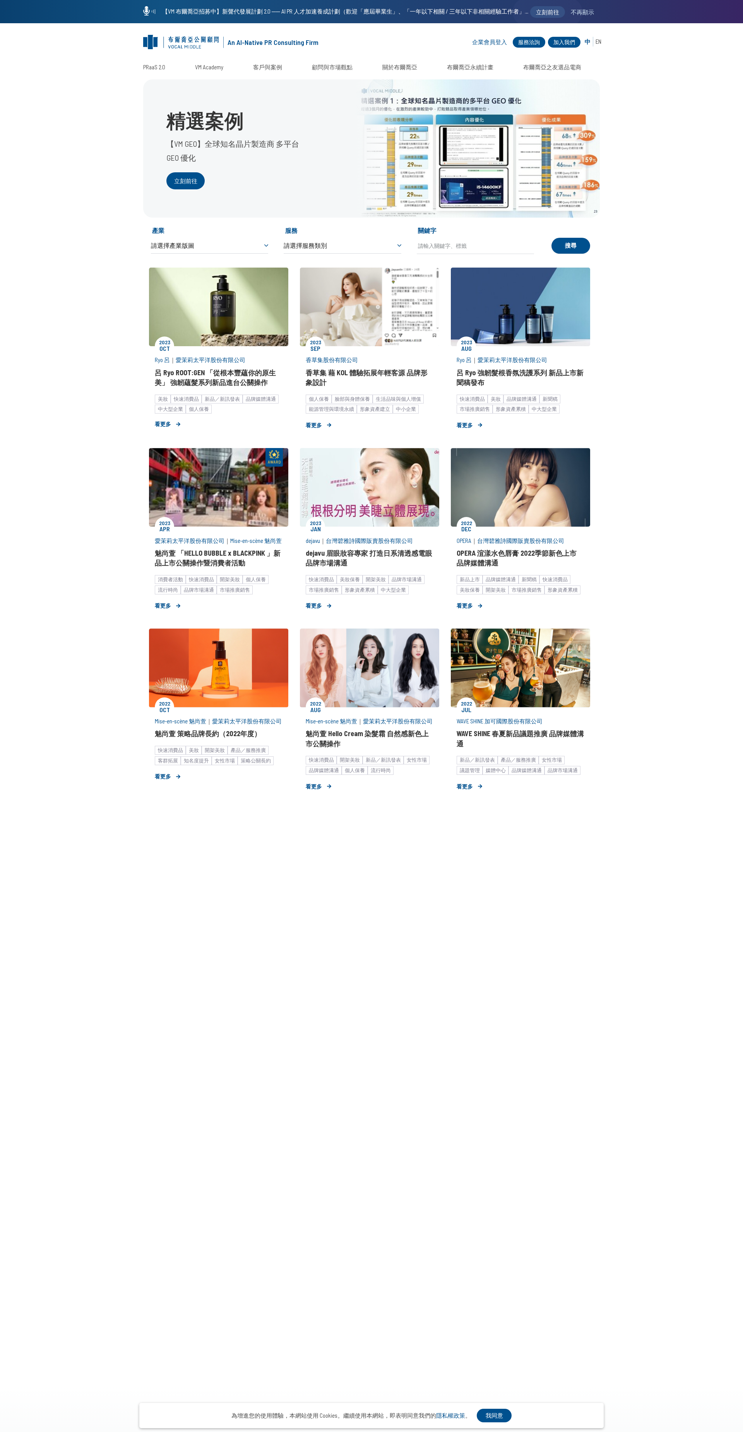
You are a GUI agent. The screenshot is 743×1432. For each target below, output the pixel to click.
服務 (291, 230)
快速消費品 (186, 399)
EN (598, 42)
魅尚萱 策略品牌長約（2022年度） (208, 733)
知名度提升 (196, 760)
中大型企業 (170, 409)
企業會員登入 (489, 41)
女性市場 (225, 760)
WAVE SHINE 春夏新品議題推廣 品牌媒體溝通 (520, 738)
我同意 (494, 1415)
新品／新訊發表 (383, 760)
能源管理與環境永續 (331, 409)
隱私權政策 (450, 1415)
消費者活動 (170, 579)
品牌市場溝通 (199, 590)
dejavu (313, 540)
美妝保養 (350, 579)
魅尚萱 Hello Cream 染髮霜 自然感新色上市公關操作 (367, 738)
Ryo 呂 (162, 359)
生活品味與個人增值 (398, 399)
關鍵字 (427, 230)
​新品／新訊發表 (222, 399)
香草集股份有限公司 (332, 359)
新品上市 (470, 579)
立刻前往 (185, 180)
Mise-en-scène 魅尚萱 (256, 540)
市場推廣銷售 (475, 409)
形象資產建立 (375, 409)
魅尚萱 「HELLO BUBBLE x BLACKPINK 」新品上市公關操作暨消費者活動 (218, 558)
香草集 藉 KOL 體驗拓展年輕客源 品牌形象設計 (367, 377)
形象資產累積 (511, 409)
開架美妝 (230, 579)
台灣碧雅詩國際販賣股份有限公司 (369, 540)
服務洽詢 (529, 42)
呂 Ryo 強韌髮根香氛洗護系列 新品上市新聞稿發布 (520, 377)
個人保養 (199, 409)
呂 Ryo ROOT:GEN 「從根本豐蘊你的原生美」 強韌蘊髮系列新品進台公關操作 (215, 377)
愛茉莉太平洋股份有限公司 (210, 359)
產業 (158, 230)
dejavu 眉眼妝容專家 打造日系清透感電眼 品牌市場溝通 (369, 558)
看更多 (163, 424)
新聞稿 (550, 399)
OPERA (464, 540)
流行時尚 (168, 590)
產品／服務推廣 (248, 750)
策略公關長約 (256, 760)
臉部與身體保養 (352, 399)
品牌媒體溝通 (261, 399)
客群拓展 (168, 760)
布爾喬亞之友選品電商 (552, 67)
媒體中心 (496, 770)
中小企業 (406, 409)
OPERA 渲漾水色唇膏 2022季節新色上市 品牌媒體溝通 (517, 558)
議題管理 (470, 770)
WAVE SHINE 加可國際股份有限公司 (500, 721)
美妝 (163, 399)
